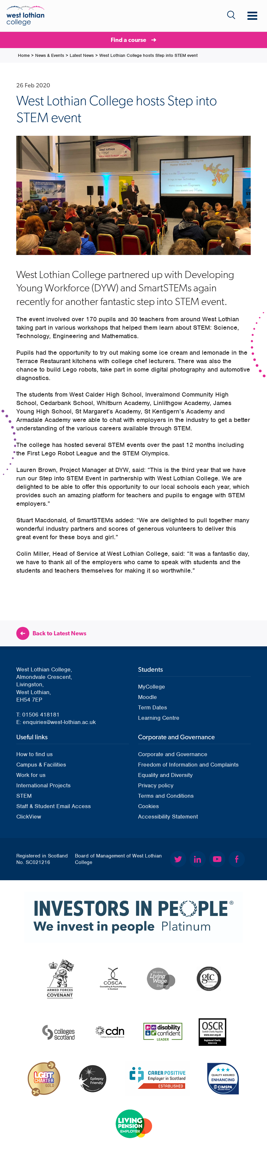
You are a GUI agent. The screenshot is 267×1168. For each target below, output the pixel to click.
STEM (24, 795)
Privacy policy (156, 785)
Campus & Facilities (41, 764)
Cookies (148, 806)
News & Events (49, 55)
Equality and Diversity (165, 775)
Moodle (147, 697)
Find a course (128, 39)
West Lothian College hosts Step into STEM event (148, 55)
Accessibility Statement (168, 816)
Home (24, 55)
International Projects (43, 785)
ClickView (28, 816)
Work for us (31, 775)
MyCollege (151, 686)
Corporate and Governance (172, 754)
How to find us (34, 754)
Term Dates (152, 707)
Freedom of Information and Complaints (188, 764)
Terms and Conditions (166, 795)
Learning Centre (158, 717)
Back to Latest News (59, 633)
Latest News (82, 55)
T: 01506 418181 (38, 714)
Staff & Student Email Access (53, 806)
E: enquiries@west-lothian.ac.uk (56, 722)
